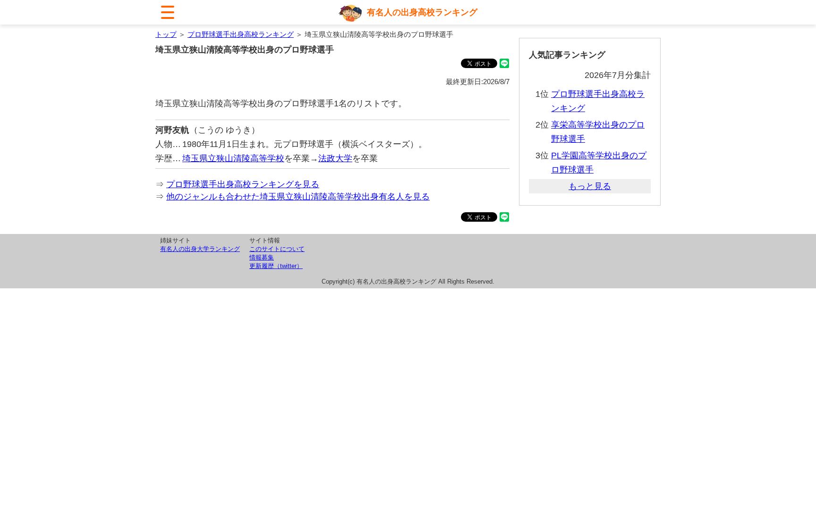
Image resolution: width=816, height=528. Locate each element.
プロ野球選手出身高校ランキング (240, 34)
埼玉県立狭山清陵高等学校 (233, 158)
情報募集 (261, 257)
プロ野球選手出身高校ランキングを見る (242, 184)
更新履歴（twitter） (276, 265)
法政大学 (335, 158)
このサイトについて (277, 248)
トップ (166, 34)
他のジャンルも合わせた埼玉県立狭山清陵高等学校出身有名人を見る (298, 196)
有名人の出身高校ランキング (422, 12)
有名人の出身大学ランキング (200, 248)
